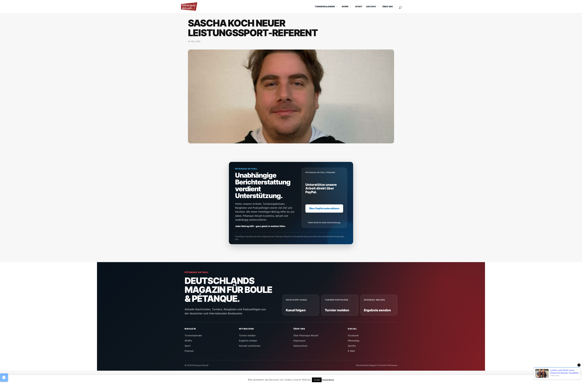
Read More (328, 379)
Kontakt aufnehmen (250, 345)
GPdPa (188, 340)
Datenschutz (300, 345)
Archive (371, 6)
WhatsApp (353, 340)
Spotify (352, 345)
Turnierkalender (325, 6)
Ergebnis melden (248, 340)
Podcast (189, 350)
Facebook (353, 335)
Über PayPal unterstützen (324, 208)
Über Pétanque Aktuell (305, 335)
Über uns (387, 6)
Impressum (299, 340)
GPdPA (345, 6)
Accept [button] (317, 379)
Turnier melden (247, 335)
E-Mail (351, 350)
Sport (358, 6)
